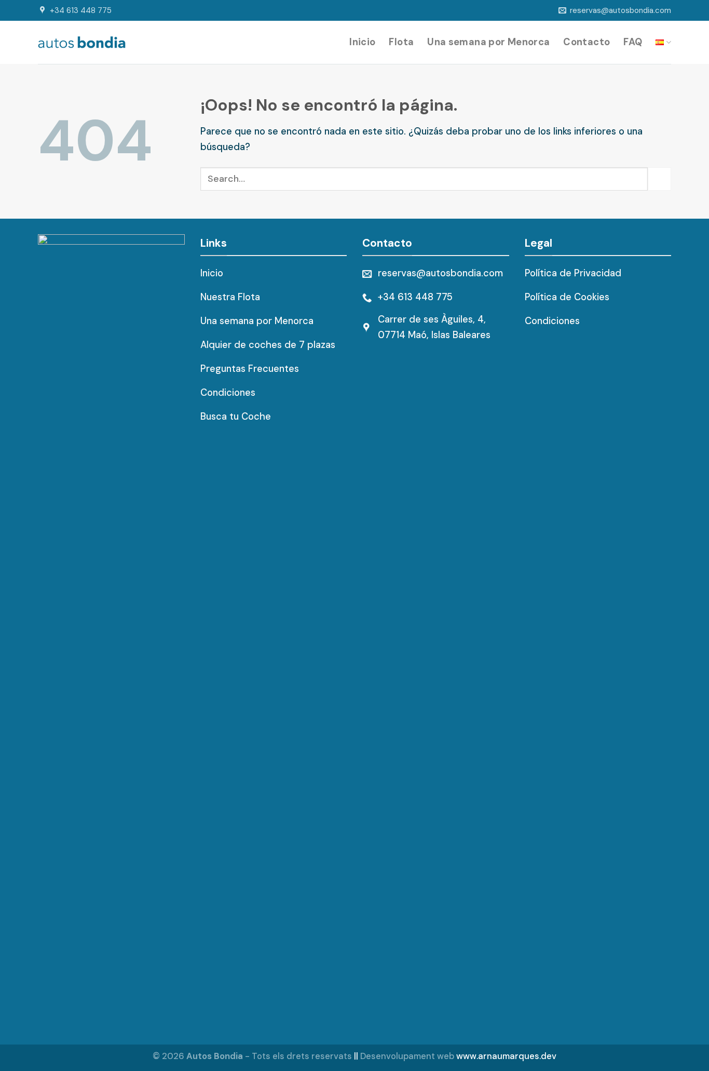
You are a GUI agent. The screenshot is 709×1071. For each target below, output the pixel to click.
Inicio (362, 42)
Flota (401, 42)
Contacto (586, 42)
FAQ (632, 42)
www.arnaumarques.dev (506, 1056)
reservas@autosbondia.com (620, 10)
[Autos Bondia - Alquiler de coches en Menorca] (82, 42)
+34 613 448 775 (81, 10)
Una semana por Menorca (488, 42)
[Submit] (659, 179)
